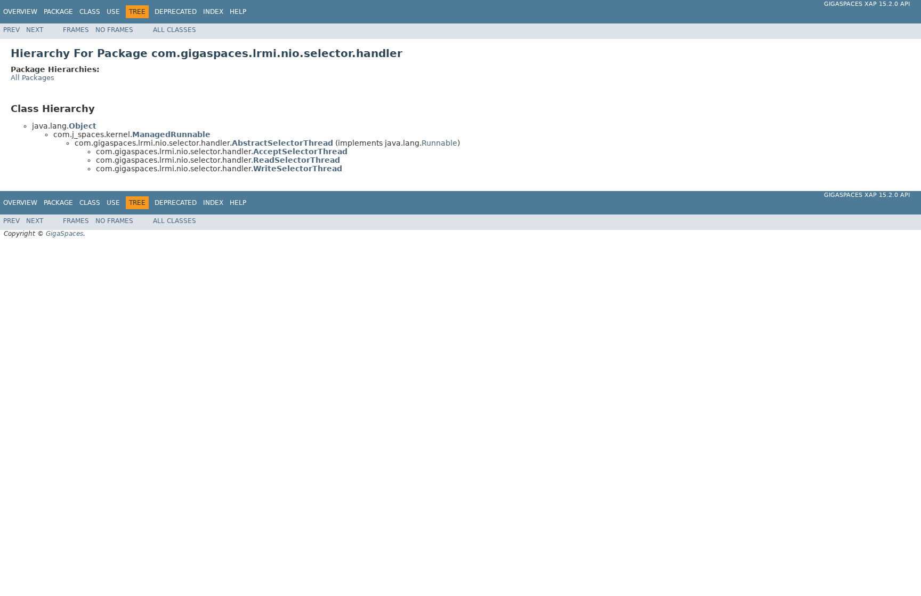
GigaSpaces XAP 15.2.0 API (867, 4)
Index (213, 11)
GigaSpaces (64, 233)
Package (58, 11)
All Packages (32, 78)
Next (34, 30)
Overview (20, 11)
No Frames (114, 30)
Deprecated (176, 11)
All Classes (174, 30)
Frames (76, 30)
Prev (11, 30)
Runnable (439, 143)
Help (238, 11)
